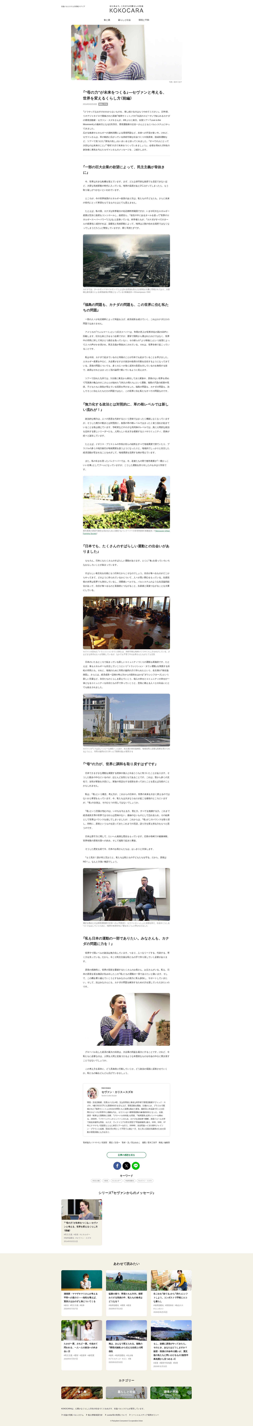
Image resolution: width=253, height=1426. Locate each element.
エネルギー (117, 1181)
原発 (106, 1181)
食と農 (107, 20)
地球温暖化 (130, 1181)
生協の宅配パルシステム (73, 1415)
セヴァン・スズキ (145, 1181)
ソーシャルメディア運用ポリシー (145, 1415)
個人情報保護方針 (95, 1415)
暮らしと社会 (124, 20)
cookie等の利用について (117, 1415)
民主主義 (96, 1181)
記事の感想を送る (126, 1155)
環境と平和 (144, 20)
